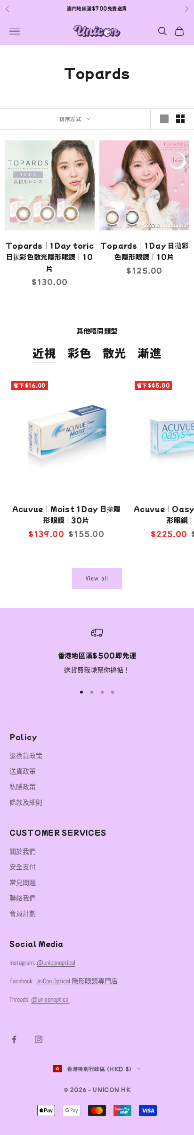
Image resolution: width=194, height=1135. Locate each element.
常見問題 (22, 882)
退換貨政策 (25, 755)
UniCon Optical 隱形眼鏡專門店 (76, 981)
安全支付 (22, 867)
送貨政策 (22, 771)
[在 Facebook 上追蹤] (14, 1039)
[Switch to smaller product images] (180, 119)
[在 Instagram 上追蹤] (38, 1039)
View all (97, 578)
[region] (97, 651)
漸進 (149, 352)
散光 (114, 352)
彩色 (79, 352)
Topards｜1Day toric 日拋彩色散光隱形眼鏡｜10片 (50, 256)
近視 (44, 352)
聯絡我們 (22, 898)
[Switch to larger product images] (164, 119)
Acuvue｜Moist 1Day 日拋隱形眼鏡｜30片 (66, 514)
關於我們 (22, 851)
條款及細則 (25, 802)
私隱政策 (22, 787)
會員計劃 (22, 913)
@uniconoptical (56, 962)
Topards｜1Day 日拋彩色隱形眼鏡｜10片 (144, 250)
